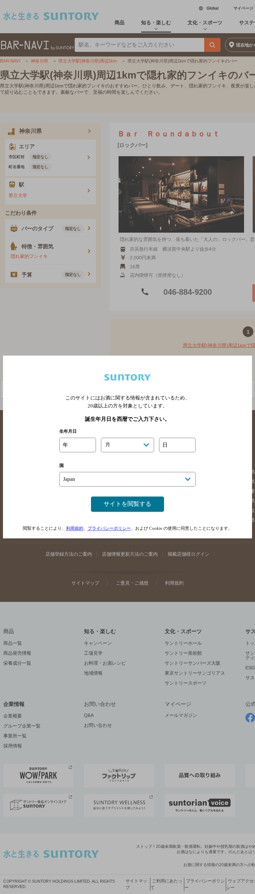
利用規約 (74, 528)
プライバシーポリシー (109, 528)
